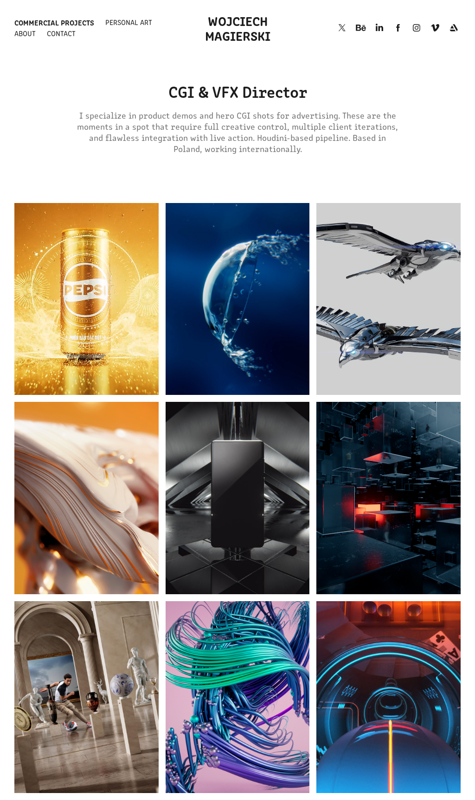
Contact (61, 33)
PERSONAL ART (128, 22)
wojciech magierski (237, 27)
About (25, 33)
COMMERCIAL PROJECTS (54, 22)
